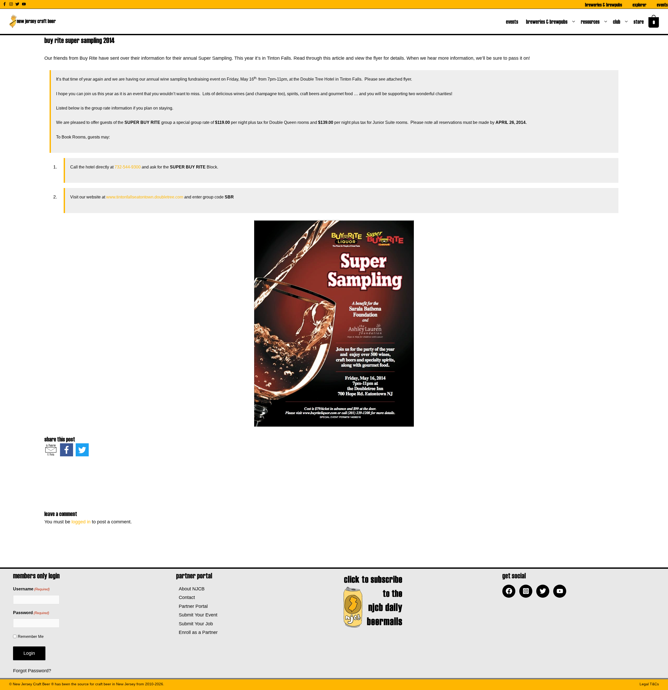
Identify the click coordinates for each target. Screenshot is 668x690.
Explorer (639, 4)
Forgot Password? (32, 670)
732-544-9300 (128, 167)
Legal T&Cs (649, 684)
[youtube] (24, 4)
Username (31, 589)
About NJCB (190, 588)
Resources (591, 21)
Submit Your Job (194, 623)
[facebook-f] (5, 4)
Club (617, 21)
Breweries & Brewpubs (603, 4)
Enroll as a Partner (197, 632)
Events (662, 4)
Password (31, 612)
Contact (185, 597)
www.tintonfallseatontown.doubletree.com (144, 197)
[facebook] (510, 591)
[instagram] (11, 4)
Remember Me (31, 636)
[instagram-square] (527, 591)
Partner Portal (192, 606)
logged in (81, 521)
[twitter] (18, 4)
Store (640, 21)
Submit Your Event (196, 615)
